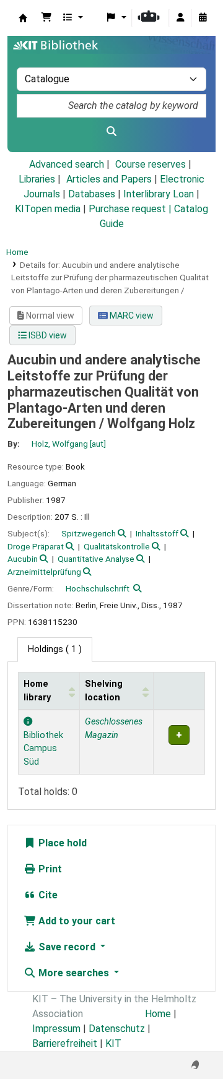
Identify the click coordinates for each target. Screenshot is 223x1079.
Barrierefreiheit (64, 1043)
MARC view (131, 315)
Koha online (23, 18)
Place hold (61, 843)
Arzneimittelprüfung (44, 572)
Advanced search (66, 164)
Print (49, 869)
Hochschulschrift (97, 588)
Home (17, 252)
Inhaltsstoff (157, 533)
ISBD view (47, 335)
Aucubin (22, 559)
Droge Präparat (35, 546)
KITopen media (48, 209)
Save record (67, 947)
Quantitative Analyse (96, 559)
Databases (91, 194)
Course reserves (150, 164)
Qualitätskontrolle (117, 546)
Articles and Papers (109, 179)
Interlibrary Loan (158, 194)
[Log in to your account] (180, 18)
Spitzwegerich (88, 533)
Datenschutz (117, 1028)
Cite (47, 895)
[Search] (111, 132)
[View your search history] (202, 18)
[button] (46, 18)
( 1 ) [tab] (55, 649)
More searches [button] (74, 973)
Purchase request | (131, 209)
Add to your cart (75, 921)
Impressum (56, 1028)
